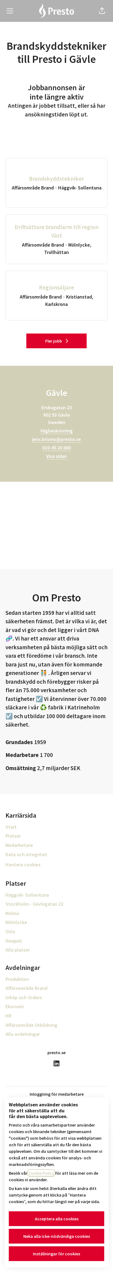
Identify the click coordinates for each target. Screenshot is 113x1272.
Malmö (12, 913)
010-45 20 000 (56, 448)
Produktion (17, 979)
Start (11, 827)
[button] (102, 11)
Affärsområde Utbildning (31, 1025)
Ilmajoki (13, 941)
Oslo (10, 931)
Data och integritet (26, 854)
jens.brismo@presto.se (56, 439)
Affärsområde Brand (26, 988)
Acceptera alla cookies (56, 1218)
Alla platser (17, 950)
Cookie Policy (41, 1173)
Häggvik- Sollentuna (27, 895)
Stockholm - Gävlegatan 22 (34, 904)
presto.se (56, 1052)
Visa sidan (56, 456)
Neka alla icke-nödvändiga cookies (56, 1236)
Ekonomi (14, 1006)
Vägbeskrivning (56, 431)
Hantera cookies (23, 864)
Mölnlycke (16, 922)
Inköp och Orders (23, 997)
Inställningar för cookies (56, 1253)
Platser (13, 836)
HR (8, 1016)
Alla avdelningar (22, 1034)
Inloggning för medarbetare (57, 1094)
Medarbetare (19, 845)
